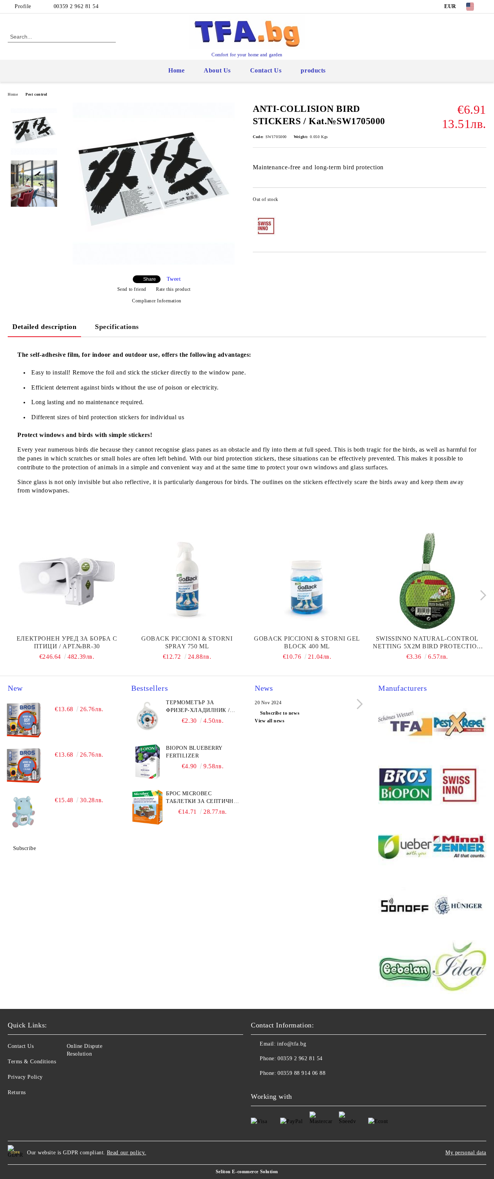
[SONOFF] (405, 907)
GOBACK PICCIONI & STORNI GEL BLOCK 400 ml (307, 642)
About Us (217, 70)
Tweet (174, 279)
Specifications (117, 327)
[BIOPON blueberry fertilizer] (147, 761)
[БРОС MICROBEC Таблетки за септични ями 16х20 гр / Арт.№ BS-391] (147, 807)
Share (149, 279)
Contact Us (266, 70)
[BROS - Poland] (405, 785)
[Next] (481, 595)
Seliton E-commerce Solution (247, 1171)
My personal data (465, 1152)
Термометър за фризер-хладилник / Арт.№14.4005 (198, 707)
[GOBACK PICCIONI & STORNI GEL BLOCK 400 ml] (307, 581)
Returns (17, 1092)
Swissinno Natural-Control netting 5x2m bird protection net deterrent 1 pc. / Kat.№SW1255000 (427, 642)
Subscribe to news (279, 713)
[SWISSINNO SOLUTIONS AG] (459, 785)
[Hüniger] (459, 907)
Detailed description (44, 327)
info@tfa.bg (291, 1044)
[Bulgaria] (459, 725)
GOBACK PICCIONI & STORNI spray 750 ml (186, 642)
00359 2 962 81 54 (76, 6)
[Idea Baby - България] (459, 968)
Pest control (36, 94)
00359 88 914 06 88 (301, 1073)
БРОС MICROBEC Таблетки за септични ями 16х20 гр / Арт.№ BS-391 (202, 798)
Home (176, 70)
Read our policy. (126, 1152)
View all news (269, 721)
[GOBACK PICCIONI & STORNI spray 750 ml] (186, 581)
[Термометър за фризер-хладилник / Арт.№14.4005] (147, 716)
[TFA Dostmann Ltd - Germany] (405, 725)
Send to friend (131, 289)
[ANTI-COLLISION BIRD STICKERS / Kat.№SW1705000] (154, 263)
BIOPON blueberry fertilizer (194, 752)
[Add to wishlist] (480, 201)
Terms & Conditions (32, 1061)
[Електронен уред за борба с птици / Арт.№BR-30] (66, 581)
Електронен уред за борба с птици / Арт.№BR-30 (67, 642)
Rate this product (173, 289)
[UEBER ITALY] (405, 846)
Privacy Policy (25, 1077)
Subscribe (24, 848)
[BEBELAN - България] (405, 968)
